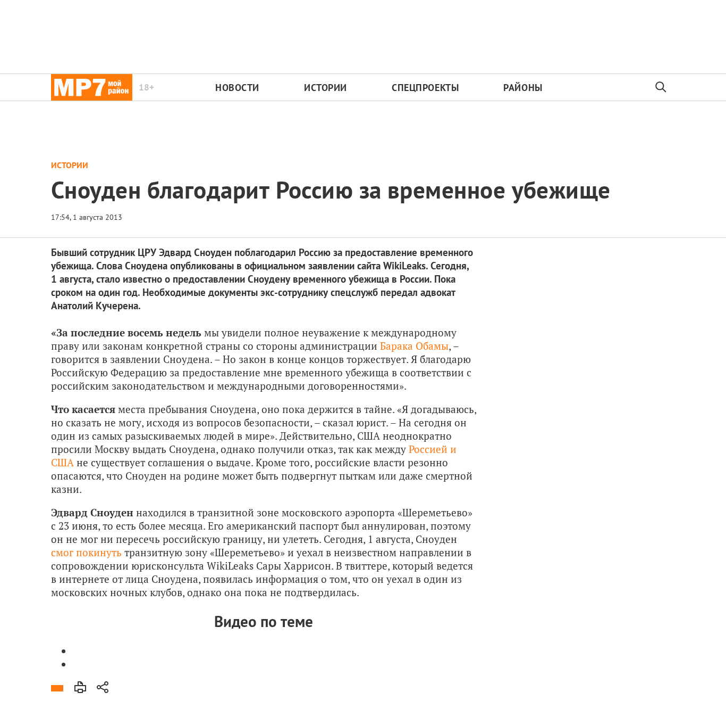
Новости (237, 87)
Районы (522, 87)
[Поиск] (661, 87)
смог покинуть (86, 552)
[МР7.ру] (91, 87)
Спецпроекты (425, 87)
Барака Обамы (414, 345)
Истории (325, 87)
